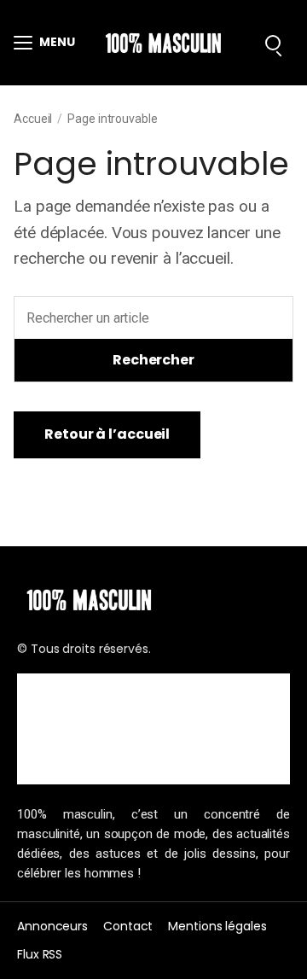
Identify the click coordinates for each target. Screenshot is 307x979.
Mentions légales (217, 926)
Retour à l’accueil (107, 434)
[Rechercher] (272, 42)
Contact (128, 926)
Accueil (33, 118)
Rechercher (153, 360)
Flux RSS (39, 954)
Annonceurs (52, 926)
